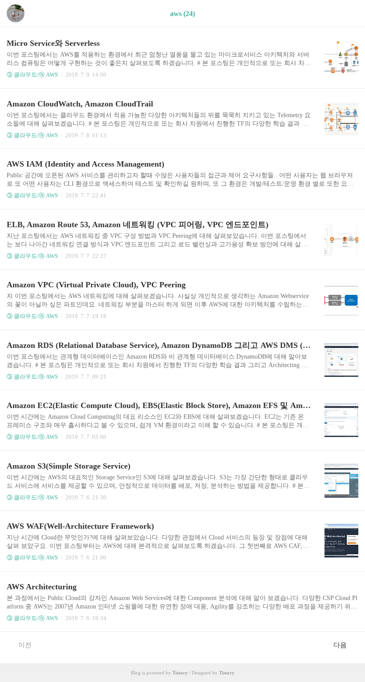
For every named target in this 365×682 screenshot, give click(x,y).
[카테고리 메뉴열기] (349, 13)
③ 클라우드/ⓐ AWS (32, 74)
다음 (340, 645)
